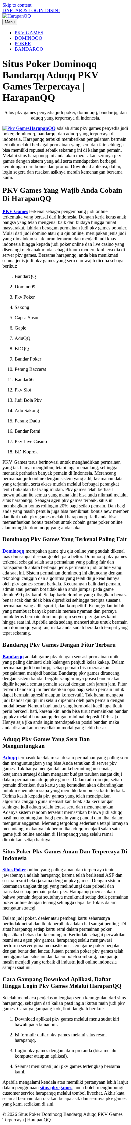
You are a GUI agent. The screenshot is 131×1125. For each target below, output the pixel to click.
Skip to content (16, 5)
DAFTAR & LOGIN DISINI (31, 10)
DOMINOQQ (28, 38)
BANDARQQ (29, 49)
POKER (23, 43)
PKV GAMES (29, 32)
